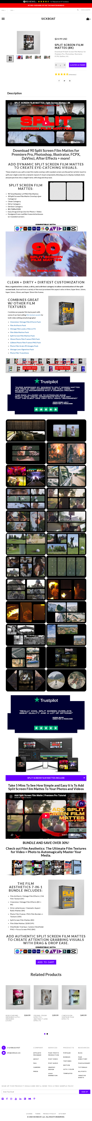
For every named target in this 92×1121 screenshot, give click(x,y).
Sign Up (85, 1092)
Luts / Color (68, 1069)
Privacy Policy (49, 1114)
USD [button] (11, 10)
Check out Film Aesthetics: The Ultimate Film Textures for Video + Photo (46, 850)
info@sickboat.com (13, 1053)
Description (14, 93)
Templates (67, 1073)
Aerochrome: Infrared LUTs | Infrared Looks (13, 1018)
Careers (36, 1067)
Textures (67, 1061)
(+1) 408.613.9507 (13, 1048)
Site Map (62, 1114)
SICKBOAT (48, 18)
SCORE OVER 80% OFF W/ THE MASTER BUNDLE (46, 5)
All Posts (82, 1071)
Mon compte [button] (85, 10)
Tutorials (82, 1067)
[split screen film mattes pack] (28, 42)
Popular (67, 1053)
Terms (37, 1114)
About (36, 1059)
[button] (77, 10)
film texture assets (33, 315)
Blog (80, 1053)
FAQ (34, 1063)
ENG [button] (3, 10)
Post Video (53, 1059)
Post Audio (53, 1063)
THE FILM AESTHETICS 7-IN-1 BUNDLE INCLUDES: (26, 887)
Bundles (66, 1057)
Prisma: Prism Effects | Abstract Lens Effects (41, 1018)
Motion (66, 1065)
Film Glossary (84, 1063)
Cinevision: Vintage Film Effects (68, 1017)
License (29, 1114)
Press (35, 1071)
